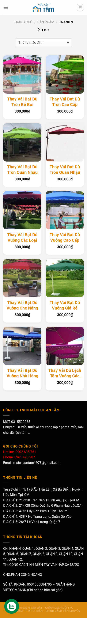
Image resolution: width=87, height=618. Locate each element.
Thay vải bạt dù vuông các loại (22, 237)
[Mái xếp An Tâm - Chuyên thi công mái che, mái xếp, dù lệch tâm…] (43, 7)
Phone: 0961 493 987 (19, 457)
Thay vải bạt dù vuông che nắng (22, 305)
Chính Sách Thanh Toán (25, 611)
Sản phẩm (45, 22)
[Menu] (5, 7)
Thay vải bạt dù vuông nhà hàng (22, 373)
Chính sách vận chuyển (63, 611)
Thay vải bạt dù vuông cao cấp (65, 237)
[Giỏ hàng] (80, 7)
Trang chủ (23, 22)
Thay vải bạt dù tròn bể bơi (22, 101)
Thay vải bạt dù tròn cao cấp (65, 101)
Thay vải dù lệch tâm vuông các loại (64, 373)
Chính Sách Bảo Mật (27, 607)
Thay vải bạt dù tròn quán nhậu (22, 169)
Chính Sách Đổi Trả (59, 607)
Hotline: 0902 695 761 (19, 452)
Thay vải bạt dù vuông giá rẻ (65, 305)
